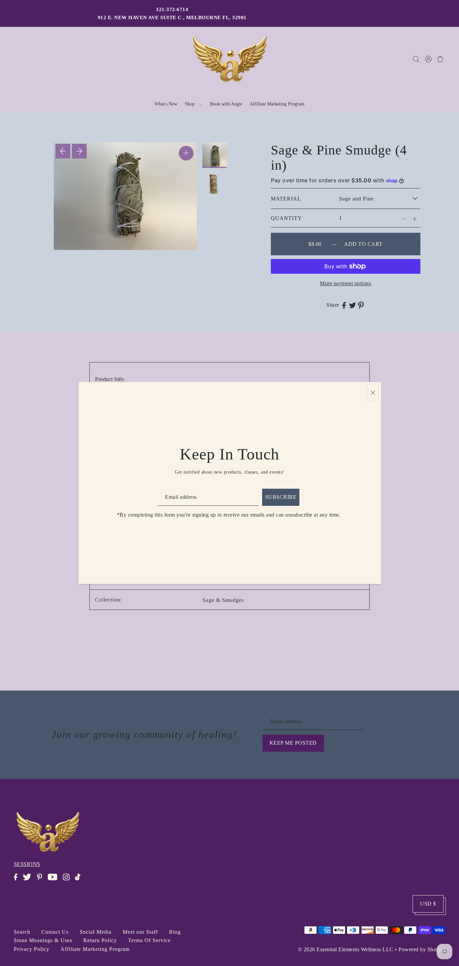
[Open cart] (441, 59)
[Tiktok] (79, 880)
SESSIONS (27, 864)
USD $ (428, 904)
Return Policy (100, 940)
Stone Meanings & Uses (43, 940)
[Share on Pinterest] (361, 305)
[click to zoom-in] (186, 153)
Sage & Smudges (223, 600)
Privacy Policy (31, 949)
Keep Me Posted (293, 743)
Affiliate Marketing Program (95, 949)
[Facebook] (18, 880)
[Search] (416, 59)
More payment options (345, 283)
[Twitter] (29, 880)
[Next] (79, 151)
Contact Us (55, 932)
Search (22, 932)
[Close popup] (373, 392)
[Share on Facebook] (344, 305)
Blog (175, 932)
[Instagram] (68, 880)
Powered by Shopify (422, 949)
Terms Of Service (149, 940)
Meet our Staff (140, 932)
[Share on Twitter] (352, 305)
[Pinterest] (41, 880)
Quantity (286, 218)
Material (286, 199)
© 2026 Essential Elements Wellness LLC (345, 949)
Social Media (96, 932)
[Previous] (62, 151)
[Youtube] (54, 880)
